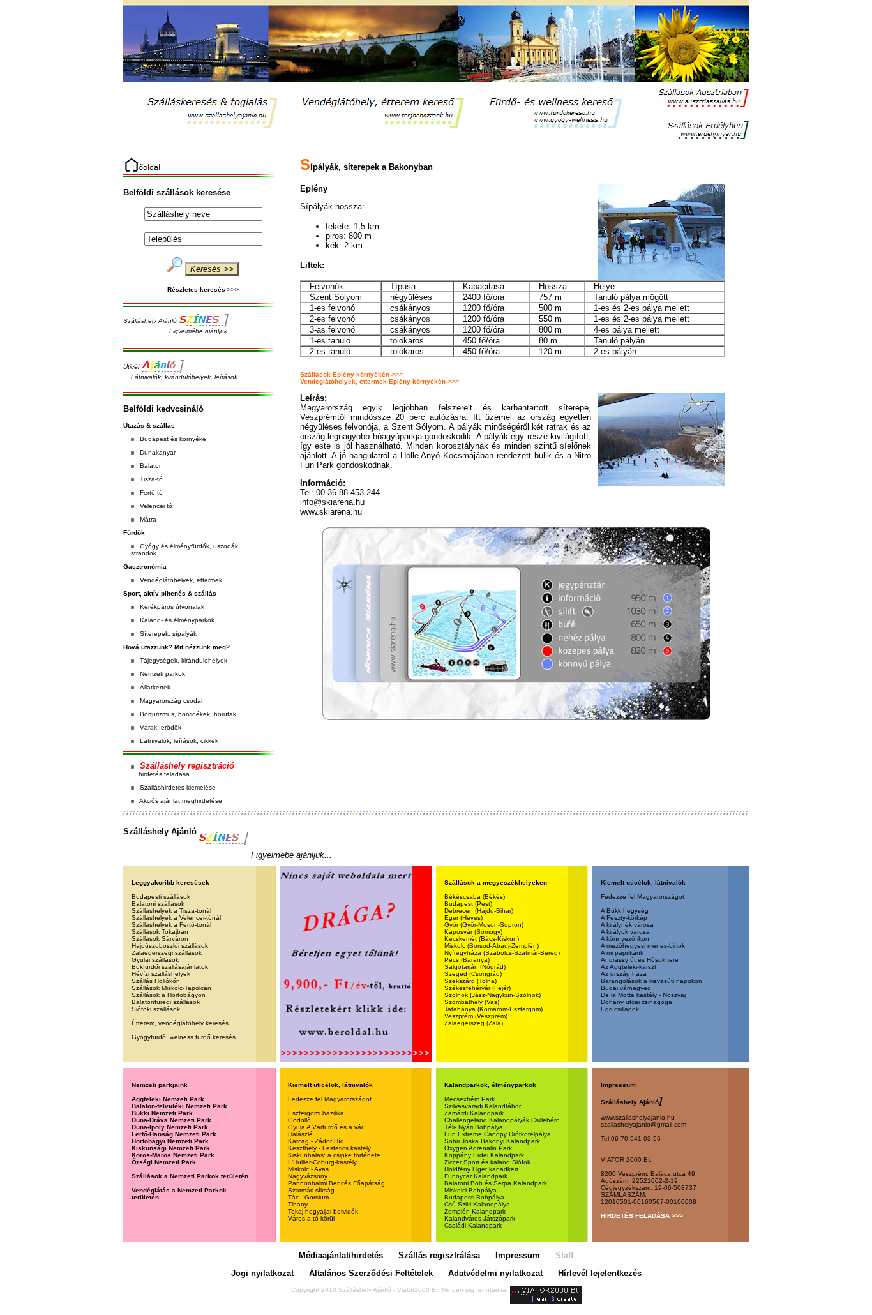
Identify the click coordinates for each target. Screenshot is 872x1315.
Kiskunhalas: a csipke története (334, 1155)
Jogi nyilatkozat (262, 1273)
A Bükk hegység (625, 910)
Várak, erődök (160, 727)
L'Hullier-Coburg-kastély (322, 1162)
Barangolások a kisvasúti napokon (651, 980)
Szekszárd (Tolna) (470, 980)
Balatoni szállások (158, 903)
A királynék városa (627, 924)
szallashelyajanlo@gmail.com (643, 1124)
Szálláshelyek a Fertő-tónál (171, 924)
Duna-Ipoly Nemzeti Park (170, 1127)
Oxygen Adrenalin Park (478, 1148)
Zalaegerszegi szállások (167, 952)
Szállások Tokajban (160, 931)
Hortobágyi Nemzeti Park (170, 1141)
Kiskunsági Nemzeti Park (171, 1148)
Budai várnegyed (626, 987)
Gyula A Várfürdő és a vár (325, 1127)
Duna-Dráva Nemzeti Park (171, 1119)
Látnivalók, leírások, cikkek (179, 740)
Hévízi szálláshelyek (161, 973)
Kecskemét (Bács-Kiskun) (481, 938)
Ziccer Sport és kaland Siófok (487, 1162)
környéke (192, 438)
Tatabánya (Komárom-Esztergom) (493, 1008)
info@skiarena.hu (332, 502)
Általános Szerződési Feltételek (371, 1273)
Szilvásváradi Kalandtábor (482, 1105)
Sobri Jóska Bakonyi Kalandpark (492, 1141)
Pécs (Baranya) (467, 959)
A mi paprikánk (622, 952)
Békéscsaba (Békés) (474, 896)
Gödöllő (299, 1119)
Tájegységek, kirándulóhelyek (183, 660)
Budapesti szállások (161, 896)
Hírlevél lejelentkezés (600, 1273)
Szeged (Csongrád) (473, 973)
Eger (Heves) (463, 917)
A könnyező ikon (625, 938)
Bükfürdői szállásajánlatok (170, 966)
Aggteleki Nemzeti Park (168, 1098)
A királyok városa (625, 931)
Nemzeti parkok (162, 673)
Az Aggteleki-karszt (628, 966)
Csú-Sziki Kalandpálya (477, 1204)
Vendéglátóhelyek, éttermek (181, 579)
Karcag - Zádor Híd (316, 1141)
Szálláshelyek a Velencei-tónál (176, 917)
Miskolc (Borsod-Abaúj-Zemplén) (491, 945)
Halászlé (300, 1134)
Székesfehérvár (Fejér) (477, 987)
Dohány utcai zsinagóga (636, 1001)
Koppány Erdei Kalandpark (484, 1155)
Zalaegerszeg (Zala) (473, 1022)
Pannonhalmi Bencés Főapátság (336, 1183)
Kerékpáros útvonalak (172, 606)
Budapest (154, 438)
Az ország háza (624, 973)
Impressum (517, 1255)
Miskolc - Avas (308, 1169)
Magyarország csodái (171, 700)
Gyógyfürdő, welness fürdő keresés (184, 1037)
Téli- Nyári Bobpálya (473, 1127)
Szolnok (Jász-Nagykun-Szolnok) (492, 994)
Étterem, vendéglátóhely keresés (180, 1022)
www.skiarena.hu (331, 511)
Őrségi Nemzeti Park (164, 1162)
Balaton (151, 465)
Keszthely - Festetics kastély (329, 1148)
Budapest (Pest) (468, 903)
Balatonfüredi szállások (166, 1001)
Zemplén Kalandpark (475, 1211)
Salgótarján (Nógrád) (475, 966)
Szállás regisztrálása (439, 1255)
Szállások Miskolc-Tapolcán (171, 987)
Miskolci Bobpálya (470, 1190)
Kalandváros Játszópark (479, 1218)
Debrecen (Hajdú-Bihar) (478, 910)
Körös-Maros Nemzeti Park (173, 1155)
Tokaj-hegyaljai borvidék (323, 1211)
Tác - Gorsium (308, 1197)
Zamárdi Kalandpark (474, 1112)
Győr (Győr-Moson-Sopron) (483, 924)
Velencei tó (156, 505)
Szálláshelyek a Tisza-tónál (171, 910)
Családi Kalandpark (473, 1225)
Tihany (298, 1204)
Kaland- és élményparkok (177, 620)
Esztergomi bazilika (316, 1112)
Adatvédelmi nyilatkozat (495, 1273)
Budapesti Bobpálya (474, 1197)
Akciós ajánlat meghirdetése (180, 800)
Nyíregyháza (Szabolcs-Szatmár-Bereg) (502, 952)
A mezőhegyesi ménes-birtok (643, 945)
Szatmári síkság (311, 1190)
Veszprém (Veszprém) (475, 1015)
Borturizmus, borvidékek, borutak (188, 714)
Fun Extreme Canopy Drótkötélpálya (497, 1134)
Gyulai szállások (155, 959)
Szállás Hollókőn (156, 980)
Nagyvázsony (307, 1176)
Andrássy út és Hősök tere (640, 959)
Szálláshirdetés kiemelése (178, 787)
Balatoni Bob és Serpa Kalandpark (495, 1183)
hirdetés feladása (164, 774)
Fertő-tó (151, 492)
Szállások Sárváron (160, 938)
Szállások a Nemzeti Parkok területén (190, 1176)
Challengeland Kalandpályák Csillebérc (501, 1119)
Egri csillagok (620, 1008)
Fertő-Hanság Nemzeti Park (174, 1134)
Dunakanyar (158, 452)
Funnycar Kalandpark (475, 1176)
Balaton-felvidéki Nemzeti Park (179, 1105)
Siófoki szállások (156, 1008)
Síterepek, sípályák (168, 633)
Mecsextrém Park (469, 1098)
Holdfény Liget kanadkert (481, 1169)
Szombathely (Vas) (471, 1001)
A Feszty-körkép (624, 917)
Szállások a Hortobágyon (169, 994)
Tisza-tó (151, 479)
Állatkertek (155, 687)
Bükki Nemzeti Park (162, 1112)
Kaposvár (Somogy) (473, 931)
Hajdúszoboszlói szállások (170, 945)
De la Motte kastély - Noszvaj (643, 994)
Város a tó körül (311, 1218)
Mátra (148, 519)
